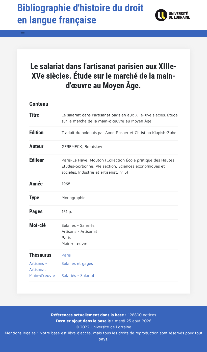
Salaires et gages (77, 263)
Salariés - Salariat (78, 275)
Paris (66, 255)
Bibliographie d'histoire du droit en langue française (80, 14)
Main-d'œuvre (42, 275)
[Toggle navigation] (22, 33)
